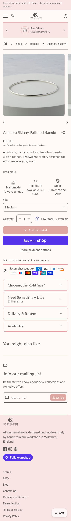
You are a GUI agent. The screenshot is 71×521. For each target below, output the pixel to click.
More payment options (35, 249)
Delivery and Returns (15, 497)
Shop (19, 43)
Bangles (34, 43)
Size (5, 199)
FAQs (6, 478)
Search (7, 472)
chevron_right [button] (64, 30)
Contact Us (9, 490)
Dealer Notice (11, 503)
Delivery (20, 145)
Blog (5, 484)
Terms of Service (12, 509)
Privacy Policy (11, 516)
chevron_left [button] (7, 30)
